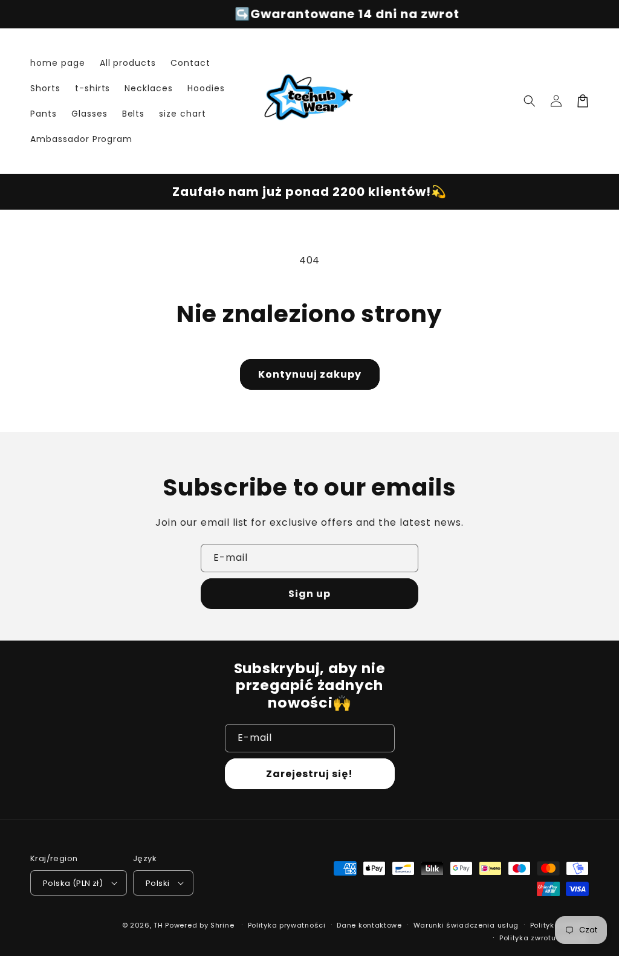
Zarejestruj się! (309, 774)
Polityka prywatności (287, 925)
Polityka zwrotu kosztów (544, 938)
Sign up (309, 594)
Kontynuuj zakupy (309, 374)
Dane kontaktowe (369, 925)
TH (158, 925)
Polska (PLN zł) (73, 883)
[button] (529, 101)
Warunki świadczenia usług (466, 925)
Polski (157, 883)
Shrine (222, 925)
